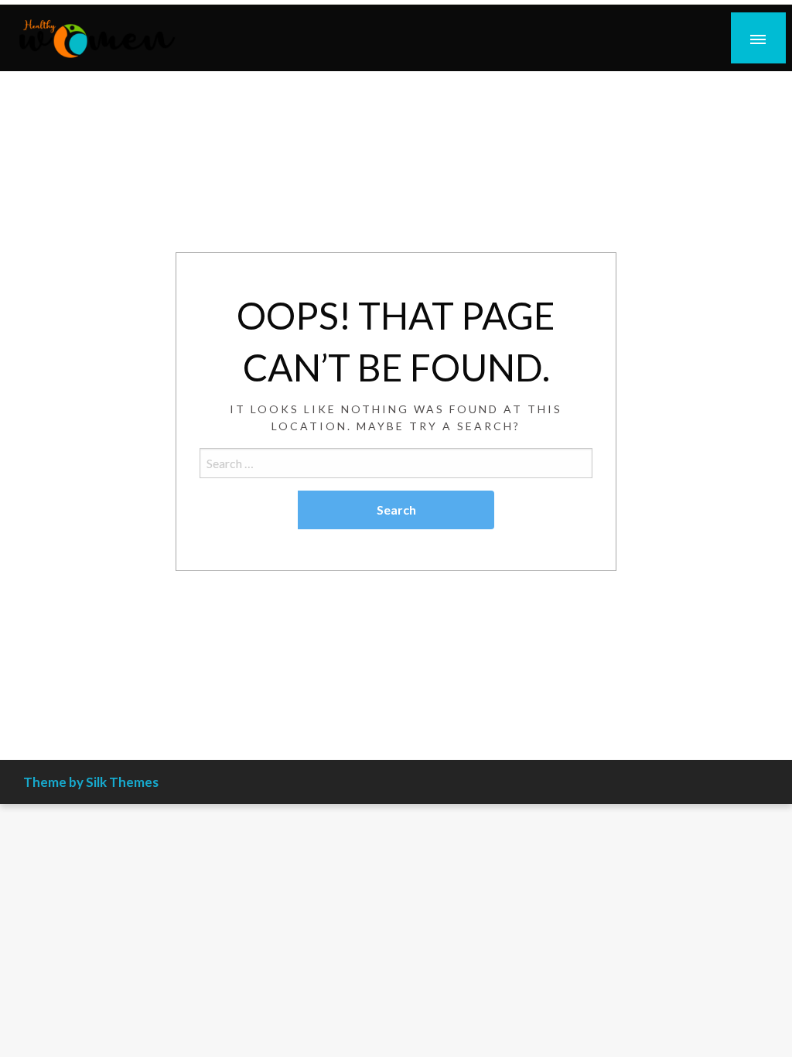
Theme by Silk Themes (91, 782)
